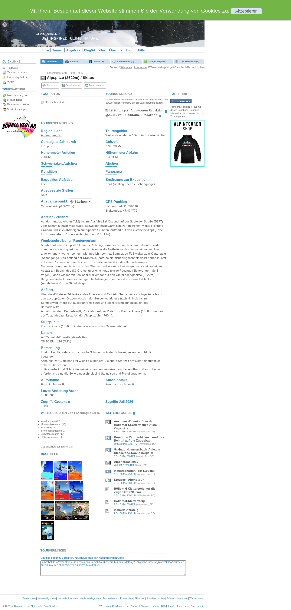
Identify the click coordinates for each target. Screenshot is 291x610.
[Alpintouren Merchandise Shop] (187, 165)
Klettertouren (29, 598)
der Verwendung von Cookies (185, 10)
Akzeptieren (246, 11)
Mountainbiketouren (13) (53, 424)
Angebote (73, 50)
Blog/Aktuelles (94, 50)
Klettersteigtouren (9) (52, 437)
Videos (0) (98, 61)
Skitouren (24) (48, 427)
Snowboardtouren (155, 598)
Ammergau (140, 67)
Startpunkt (52, 85)
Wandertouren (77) (51, 421)
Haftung (155, 606)
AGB (163, 606)
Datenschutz (197, 606)
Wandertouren (196, 598)
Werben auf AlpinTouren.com (114, 606)
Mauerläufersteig (126, 510)
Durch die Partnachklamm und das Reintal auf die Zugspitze (139, 438)
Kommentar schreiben (17, 104)
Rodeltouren (126, 598)
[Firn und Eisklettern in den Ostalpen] (60, 478)
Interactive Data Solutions (45, 606)
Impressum (183, 606)
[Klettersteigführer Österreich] (47, 498)
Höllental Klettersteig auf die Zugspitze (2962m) (135, 490)
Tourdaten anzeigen (16, 72)
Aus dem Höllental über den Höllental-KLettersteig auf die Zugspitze (135, 425)
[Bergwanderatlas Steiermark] (47, 518)
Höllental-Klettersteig (129, 501)
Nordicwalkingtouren (90, 598)
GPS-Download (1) (188, 61)
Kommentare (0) (124, 61)
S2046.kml (115, 115)
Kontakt (171, 606)
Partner (135, 606)
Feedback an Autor (118, 384)
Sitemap (145, 606)
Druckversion (73, 85)
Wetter (10, 81)
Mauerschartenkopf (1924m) (134, 470)
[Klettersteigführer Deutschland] (75, 478)
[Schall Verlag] (19, 137)
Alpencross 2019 (126, 461)
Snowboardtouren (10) (52, 434)
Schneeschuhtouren (177, 598)
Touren (57, 50)
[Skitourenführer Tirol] (76, 498)
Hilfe (141, 50)
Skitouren (126, 67)
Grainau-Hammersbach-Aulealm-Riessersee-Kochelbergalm (137, 451)
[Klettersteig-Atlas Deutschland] (63, 518)
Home (44, 50)
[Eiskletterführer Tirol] (47, 478)
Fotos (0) (74, 61)
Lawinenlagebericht (16, 77)
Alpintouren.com (22, 606)
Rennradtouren (110, 598)
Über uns (115, 50)
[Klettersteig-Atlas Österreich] (80, 518)
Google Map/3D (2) (158, 61)
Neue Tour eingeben (16, 95)
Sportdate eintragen (16, 109)
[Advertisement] (241, 73)
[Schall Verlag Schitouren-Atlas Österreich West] (47, 538)
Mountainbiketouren (68, 598)
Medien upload (14, 99)
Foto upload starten (55, 102)
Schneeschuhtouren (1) (53, 430)
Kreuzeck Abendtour (129, 479)
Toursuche (12, 67)
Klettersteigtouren (46, 598)
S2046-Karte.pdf (118, 110)
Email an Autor (96, 85)
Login (130, 50)
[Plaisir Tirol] (62, 498)
